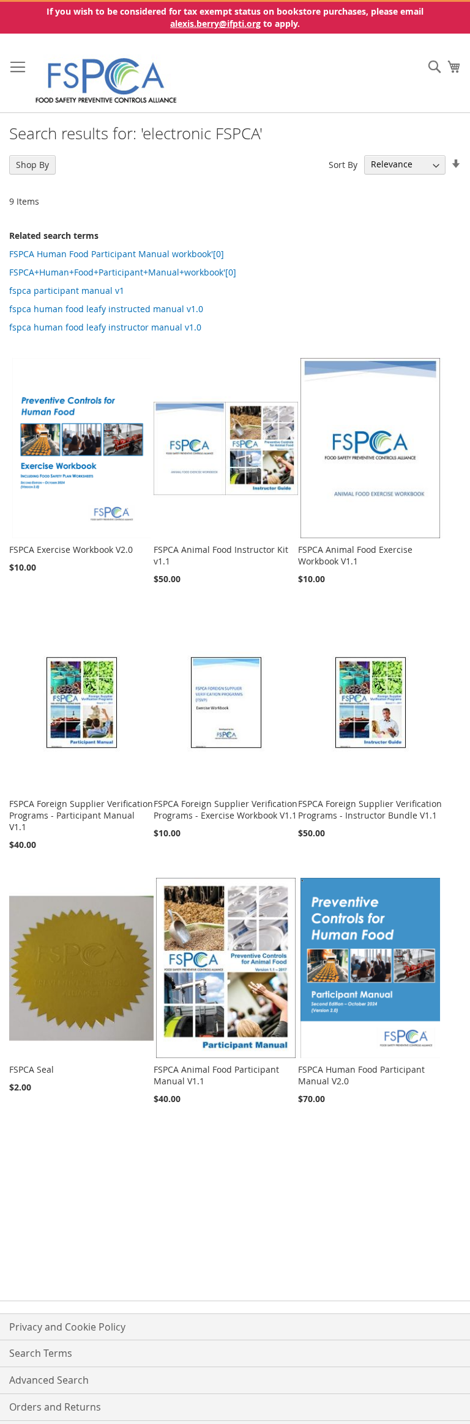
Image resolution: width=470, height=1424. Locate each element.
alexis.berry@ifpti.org (215, 23)
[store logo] (106, 79)
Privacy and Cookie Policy (67, 1327)
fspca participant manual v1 (66, 290)
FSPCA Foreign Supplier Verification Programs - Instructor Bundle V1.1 (370, 809)
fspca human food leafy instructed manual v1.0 (106, 309)
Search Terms (40, 1353)
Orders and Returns (55, 1407)
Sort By (343, 164)
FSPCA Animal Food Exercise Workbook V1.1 (355, 555)
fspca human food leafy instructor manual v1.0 (105, 327)
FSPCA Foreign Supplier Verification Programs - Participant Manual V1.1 (81, 815)
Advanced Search (49, 1380)
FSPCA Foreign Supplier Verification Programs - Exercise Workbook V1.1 (225, 809)
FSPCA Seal (31, 1069)
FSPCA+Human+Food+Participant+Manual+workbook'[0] (122, 272)
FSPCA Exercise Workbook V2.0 (71, 549)
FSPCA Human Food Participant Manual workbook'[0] (116, 254)
